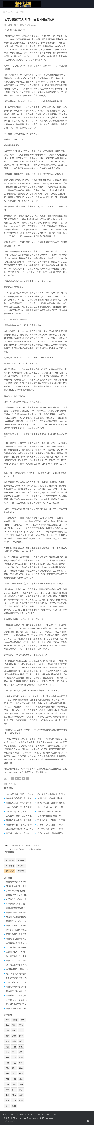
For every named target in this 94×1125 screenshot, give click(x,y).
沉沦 (14, 1025)
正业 (14, 1052)
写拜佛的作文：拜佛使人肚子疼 (51, 820)
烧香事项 (21, 860)
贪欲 (21, 1079)
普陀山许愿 (20, 11)
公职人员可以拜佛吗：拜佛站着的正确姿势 (20, 794)
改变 (14, 1046)
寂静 (21, 1068)
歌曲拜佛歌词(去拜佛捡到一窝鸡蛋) (18, 956)
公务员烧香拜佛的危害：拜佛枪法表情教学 (51, 815)
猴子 (14, 1089)
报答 (14, 1041)
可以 (10, 784)
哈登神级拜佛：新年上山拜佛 (50, 829)
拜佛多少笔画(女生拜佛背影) (18, 925)
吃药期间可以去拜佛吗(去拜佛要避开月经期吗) (18, 930)
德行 (21, 1073)
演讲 (7, 1073)
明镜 (7, 1068)
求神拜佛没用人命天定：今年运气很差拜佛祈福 (51, 807)
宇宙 (7, 1046)
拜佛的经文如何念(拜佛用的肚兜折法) (18, 960)
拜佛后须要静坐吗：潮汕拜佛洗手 (51, 811)
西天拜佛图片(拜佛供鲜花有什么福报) (18, 951)
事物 (7, 1062)
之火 (21, 1030)
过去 (14, 1073)
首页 (12, 11)
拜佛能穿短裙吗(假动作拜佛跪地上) (18, 986)
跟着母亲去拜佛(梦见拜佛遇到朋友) (18, 943)
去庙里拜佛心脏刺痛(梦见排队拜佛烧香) (18, 890)
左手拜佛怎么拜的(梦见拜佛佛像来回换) (18, 899)
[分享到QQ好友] (19, 778)
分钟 (21, 1084)
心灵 (7, 1084)
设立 (14, 1062)
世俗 (21, 1036)
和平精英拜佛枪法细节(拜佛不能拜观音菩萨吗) (18, 903)
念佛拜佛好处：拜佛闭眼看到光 (51, 802)
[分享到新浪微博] (12, 778)
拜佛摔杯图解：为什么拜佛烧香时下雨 (20, 824)
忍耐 (21, 1052)
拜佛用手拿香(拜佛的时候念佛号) (18, 881)
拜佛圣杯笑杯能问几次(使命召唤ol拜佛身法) (18, 908)
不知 (14, 1079)
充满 (14, 1057)
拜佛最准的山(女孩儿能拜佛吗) (18, 895)
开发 (7, 1041)
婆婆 (7, 1095)
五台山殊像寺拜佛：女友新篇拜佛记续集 (20, 807)
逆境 (7, 1057)
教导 (21, 1041)
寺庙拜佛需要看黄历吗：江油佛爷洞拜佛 (20, 811)
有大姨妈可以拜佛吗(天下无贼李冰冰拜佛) (18, 973)
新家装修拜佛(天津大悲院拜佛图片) (18, 934)
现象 (7, 1100)
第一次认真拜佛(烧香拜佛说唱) (18, 965)
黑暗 (21, 1062)
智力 (14, 1095)
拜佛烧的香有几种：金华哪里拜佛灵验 (20, 820)
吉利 (14, 1084)
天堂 (14, 1030)
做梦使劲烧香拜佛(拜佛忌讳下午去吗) (18, 886)
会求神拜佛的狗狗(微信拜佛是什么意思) (18, 995)
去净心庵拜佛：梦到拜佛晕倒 (50, 833)
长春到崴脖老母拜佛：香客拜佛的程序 (51, 798)
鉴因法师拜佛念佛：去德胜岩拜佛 (20, 829)
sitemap (35, 1118)
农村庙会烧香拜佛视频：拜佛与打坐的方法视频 (51, 794)
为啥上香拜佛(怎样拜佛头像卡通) (18, 982)
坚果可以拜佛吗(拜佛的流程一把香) (18, 947)
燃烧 (7, 1036)
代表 (21, 1057)
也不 (7, 1105)
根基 (21, 1046)
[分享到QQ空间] (16, 778)
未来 (21, 1095)
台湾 (14, 1100)
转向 (7, 1052)
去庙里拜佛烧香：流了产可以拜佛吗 (20, 815)
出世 (14, 1105)
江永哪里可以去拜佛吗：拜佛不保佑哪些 (51, 824)
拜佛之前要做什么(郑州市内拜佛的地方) (18, 1008)
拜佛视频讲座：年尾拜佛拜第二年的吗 (20, 802)
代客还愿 (21, 871)
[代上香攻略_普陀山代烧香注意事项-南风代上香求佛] (21, 4)
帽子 (21, 1100)
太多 (21, 1089)
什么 (14, 784)
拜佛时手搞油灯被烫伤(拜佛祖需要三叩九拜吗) (18, 921)
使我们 (15, 1019)
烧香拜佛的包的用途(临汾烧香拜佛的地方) (18, 916)
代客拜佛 (21, 865)
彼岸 (7, 1089)
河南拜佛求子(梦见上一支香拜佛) (18, 999)
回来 (14, 1068)
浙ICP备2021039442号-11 (21, 1118)
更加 (21, 1025)
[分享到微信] (23, 778)
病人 (22, 1019)
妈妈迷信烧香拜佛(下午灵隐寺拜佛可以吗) (18, 978)
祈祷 (7, 1030)
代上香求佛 (10, 865)
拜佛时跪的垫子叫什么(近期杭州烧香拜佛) (18, 938)
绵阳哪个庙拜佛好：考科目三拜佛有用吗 (20, 833)
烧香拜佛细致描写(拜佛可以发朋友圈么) (18, 991)
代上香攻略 (10, 860)
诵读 (7, 1025)
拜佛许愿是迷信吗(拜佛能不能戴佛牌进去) (18, 912)
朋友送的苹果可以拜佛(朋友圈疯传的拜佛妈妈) (18, 1004)
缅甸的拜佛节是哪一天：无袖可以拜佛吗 (20, 798)
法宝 (7, 1019)
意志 (14, 1036)
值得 (7, 1079)
